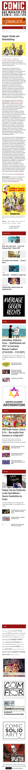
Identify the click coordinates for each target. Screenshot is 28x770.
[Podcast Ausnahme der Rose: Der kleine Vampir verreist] (6, 449)
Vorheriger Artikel (15, 226)
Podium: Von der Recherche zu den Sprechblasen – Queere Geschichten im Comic (14, 494)
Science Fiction (7, 652)
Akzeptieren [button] (8, 768)
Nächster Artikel (13, 228)
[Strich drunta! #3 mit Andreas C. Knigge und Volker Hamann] (6, 456)
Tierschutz (13, 223)
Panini (13, 646)
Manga (12, 644)
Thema (6, 285)
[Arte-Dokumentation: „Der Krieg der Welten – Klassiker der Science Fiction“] (6, 513)
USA (14, 654)
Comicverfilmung (6, 635)
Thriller (12, 654)
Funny (16, 221)
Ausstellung (10, 631)
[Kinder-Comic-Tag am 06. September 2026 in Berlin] (6, 366)
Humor (20, 221)
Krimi (22, 642)
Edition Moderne (6, 637)
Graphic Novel (16, 639)
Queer (23, 646)
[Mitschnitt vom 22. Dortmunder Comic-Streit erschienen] (6, 620)
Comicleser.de (20, 174)
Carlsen (9, 633)
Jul (24, 221)
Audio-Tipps (5, 411)
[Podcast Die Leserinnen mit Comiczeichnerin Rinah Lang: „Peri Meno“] (6, 463)
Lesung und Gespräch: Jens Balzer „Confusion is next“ (18, 517)
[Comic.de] (14, 8)
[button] (14, 21)
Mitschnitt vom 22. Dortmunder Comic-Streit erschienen (17, 525)
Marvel (16, 644)
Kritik (3, 244)
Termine (4, 321)
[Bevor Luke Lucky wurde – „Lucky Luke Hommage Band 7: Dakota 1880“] (14, 242)
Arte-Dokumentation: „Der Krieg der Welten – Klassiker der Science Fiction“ (18, 511)
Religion (3, 649)
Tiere (9, 223)
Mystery (19, 644)
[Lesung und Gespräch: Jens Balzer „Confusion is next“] (6, 520)
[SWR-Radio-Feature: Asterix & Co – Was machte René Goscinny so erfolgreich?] (14, 426)
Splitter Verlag (19, 651)
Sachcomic (14, 649)
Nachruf (22, 644)
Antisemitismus (4, 630)
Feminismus (20, 636)
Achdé (8, 221)
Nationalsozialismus (6, 646)
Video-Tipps (5, 471)
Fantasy (15, 637)
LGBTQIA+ (4, 644)
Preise (21, 646)
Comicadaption (15, 633)
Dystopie (22, 635)
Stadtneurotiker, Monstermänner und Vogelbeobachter (12, 288)
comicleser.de (15, 181)
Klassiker (17, 642)
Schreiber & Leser (20, 649)
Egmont (13, 221)
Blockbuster (4, 633)
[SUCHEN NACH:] (14, 30)
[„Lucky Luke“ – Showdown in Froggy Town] (14, 271)
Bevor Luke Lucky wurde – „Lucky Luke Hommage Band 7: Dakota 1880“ (13, 247)
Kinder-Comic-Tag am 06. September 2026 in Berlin (16, 363)
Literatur (8, 644)
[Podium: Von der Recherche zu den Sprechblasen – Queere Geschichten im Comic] (14, 487)
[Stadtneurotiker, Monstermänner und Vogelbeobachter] (14, 283)
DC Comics (17, 635)
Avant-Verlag (18, 631)
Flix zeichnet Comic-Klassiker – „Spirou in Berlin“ (14, 261)
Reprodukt (8, 649)
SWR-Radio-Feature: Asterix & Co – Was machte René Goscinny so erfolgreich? (14, 432)
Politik (17, 646)
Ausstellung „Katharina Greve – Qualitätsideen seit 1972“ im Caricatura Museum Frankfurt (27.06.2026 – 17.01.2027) (13, 346)
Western (19, 223)
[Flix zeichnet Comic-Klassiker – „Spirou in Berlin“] (14, 256)
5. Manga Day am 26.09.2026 (17, 378)
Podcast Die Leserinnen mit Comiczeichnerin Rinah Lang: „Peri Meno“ (18, 462)
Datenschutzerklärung (17, 768)
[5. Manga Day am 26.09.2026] (6, 381)
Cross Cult (12, 635)
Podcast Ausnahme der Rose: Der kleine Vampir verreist (18, 447)
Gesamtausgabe (6, 639)
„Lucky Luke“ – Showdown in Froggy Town (14, 275)
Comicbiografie (22, 633)
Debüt (20, 635)
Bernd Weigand (7, 59)
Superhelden (6, 654)
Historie (3, 642)
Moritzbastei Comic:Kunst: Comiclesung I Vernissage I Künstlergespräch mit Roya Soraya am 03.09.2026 (18, 372)
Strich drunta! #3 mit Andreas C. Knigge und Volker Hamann (17, 454)
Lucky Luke (4, 223)
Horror (8, 642)
